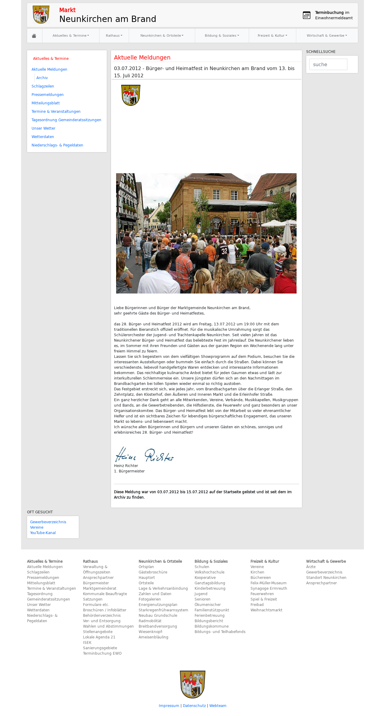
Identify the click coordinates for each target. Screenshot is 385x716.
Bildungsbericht (209, 620)
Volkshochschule (209, 572)
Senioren (203, 599)
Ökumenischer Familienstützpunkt (212, 607)
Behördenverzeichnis (102, 615)
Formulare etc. (96, 604)
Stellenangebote (97, 631)
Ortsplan (146, 566)
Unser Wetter (43, 128)
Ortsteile (146, 582)
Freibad (257, 604)
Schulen (202, 566)
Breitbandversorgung (158, 626)
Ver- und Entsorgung (102, 620)
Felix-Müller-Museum (269, 582)
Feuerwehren (262, 593)
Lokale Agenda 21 (99, 637)
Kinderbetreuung (210, 588)
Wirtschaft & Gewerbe (325, 35)
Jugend (201, 593)
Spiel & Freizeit (264, 599)
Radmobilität (150, 620)
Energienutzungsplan (158, 604)
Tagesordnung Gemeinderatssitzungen (66, 119)
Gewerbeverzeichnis (48, 521)
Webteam (217, 705)
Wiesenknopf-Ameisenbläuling (153, 634)
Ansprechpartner (98, 577)
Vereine (36, 527)
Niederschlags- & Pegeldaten (57, 145)
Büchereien (261, 577)
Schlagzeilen (43, 86)
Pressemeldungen (48, 94)
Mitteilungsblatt (46, 103)
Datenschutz (194, 705)
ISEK (87, 642)
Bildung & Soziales (220, 35)
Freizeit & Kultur (271, 35)
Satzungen (93, 599)
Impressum (169, 705)
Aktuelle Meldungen (49, 69)
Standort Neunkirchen (326, 577)
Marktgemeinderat (99, 588)
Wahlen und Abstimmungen (108, 626)
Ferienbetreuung (210, 615)
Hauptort (147, 577)
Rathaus (113, 35)
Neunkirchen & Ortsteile (160, 35)
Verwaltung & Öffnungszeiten (96, 569)
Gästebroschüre (153, 572)
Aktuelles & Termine (70, 35)
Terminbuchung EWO (102, 653)
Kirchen (257, 572)
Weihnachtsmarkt (266, 610)
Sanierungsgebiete (100, 647)
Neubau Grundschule (158, 615)
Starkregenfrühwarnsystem (163, 610)
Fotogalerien (150, 599)
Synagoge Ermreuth (269, 588)
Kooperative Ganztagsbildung (210, 580)
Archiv (42, 77)
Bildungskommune (212, 626)
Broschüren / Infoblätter (104, 610)
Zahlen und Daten (155, 593)
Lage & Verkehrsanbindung (163, 588)
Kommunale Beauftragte (105, 593)
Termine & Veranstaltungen (56, 111)
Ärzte (311, 566)
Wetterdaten (43, 136)
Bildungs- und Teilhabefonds (220, 631)
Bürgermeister (96, 582)
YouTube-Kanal (43, 532)
